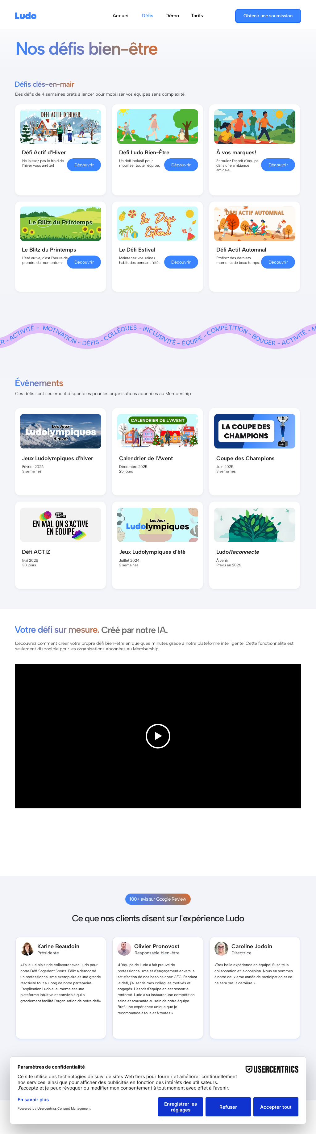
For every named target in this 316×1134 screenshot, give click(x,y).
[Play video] (158, 736)
